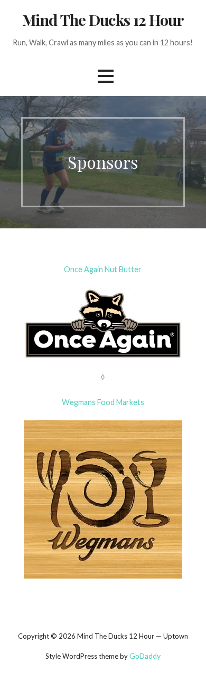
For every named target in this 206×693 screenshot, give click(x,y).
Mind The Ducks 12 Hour (103, 19)
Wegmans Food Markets (103, 402)
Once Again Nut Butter (103, 269)
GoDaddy (145, 655)
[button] (105, 76)
